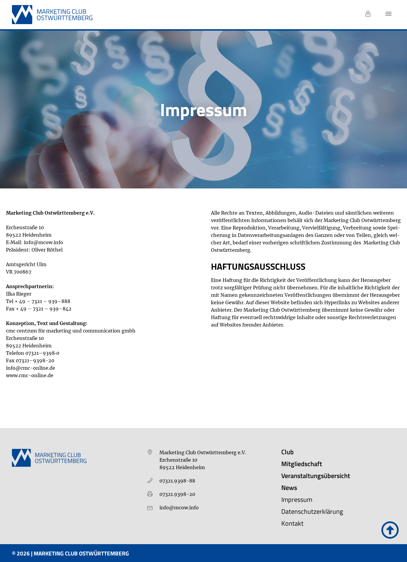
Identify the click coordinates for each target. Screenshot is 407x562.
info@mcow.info (43, 242)
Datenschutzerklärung (312, 511)
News (289, 488)
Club (287, 452)
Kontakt (292, 523)
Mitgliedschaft (301, 464)
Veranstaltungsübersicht (315, 476)
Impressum (296, 499)
